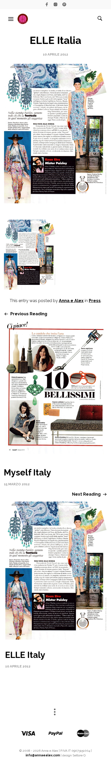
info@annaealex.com (43, 755)
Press (95, 300)
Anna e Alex (71, 300)
